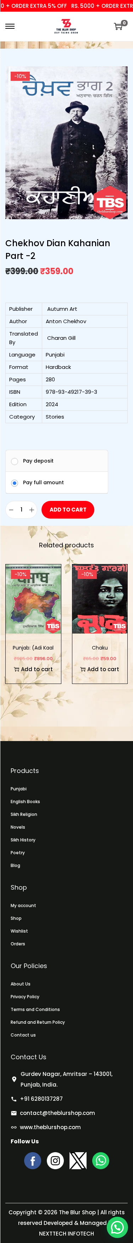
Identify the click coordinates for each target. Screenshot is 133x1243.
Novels (18, 827)
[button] (117, 1227)
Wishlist (19, 931)
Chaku (100, 647)
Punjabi (19, 789)
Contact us (23, 1035)
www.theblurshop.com (50, 1127)
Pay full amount (43, 482)
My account (23, 905)
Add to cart (68, 509)
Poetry (18, 853)
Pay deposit (38, 460)
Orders (18, 944)
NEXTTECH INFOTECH (66, 1233)
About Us (21, 984)
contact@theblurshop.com (57, 1113)
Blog (15, 865)
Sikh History (23, 840)
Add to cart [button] (37, 669)
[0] (118, 26)
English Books (25, 802)
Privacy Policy (25, 997)
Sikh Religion (24, 814)
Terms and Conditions (35, 1009)
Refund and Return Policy (38, 1022)
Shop (16, 918)
